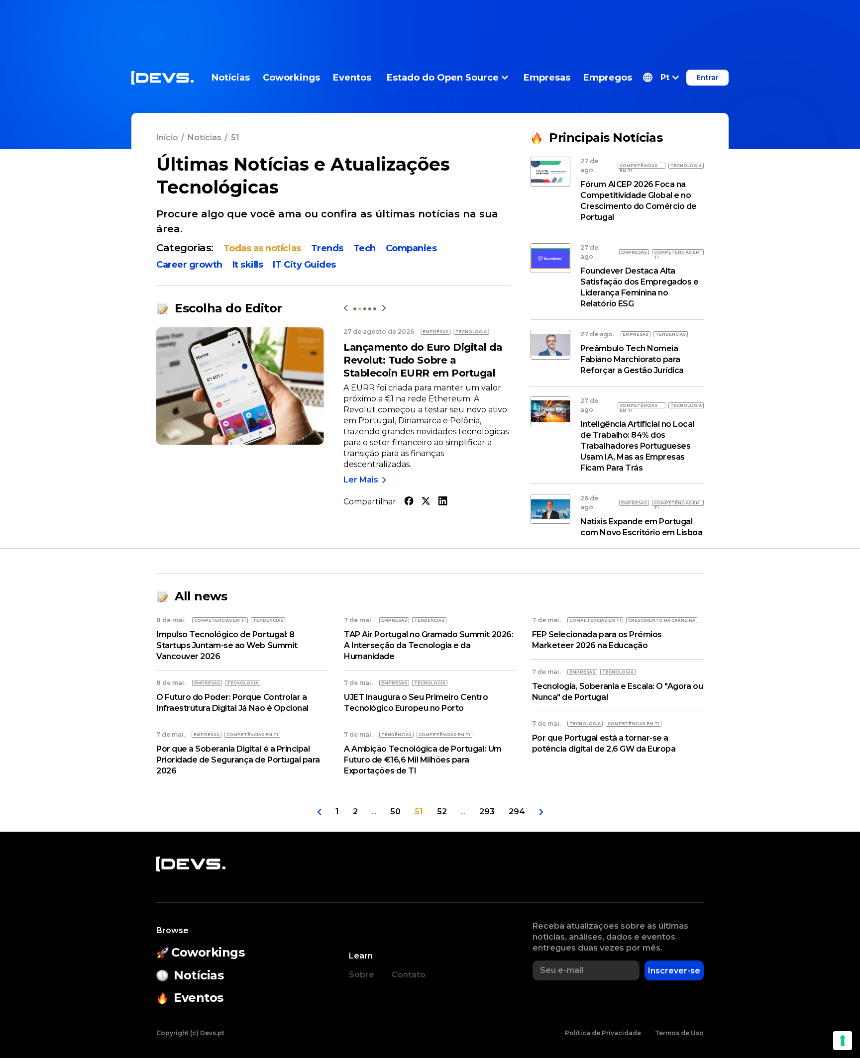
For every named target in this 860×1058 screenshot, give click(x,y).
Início (167, 137)
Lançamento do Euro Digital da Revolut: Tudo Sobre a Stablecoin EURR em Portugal (422, 360)
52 (442, 811)
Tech (364, 248)
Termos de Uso (679, 1033)
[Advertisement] (430, 22)
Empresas (547, 77)
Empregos (607, 77)
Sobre (361, 974)
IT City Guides (304, 264)
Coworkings (291, 77)
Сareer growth (189, 264)
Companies (411, 248)
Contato (409, 974)
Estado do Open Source (443, 77)
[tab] (354, 308)
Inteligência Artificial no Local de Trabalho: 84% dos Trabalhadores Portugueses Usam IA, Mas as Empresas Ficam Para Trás (637, 446)
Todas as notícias (262, 248)
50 (395, 811)
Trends (327, 248)
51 (419, 811)
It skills (247, 264)
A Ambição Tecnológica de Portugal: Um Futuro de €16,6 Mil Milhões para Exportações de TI (422, 759)
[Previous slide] (345, 308)
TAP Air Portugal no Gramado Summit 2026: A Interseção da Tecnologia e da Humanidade (428, 645)
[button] (661, 78)
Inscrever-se (674, 970)
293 (487, 811)
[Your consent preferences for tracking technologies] (842, 1040)
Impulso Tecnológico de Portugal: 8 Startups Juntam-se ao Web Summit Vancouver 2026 (227, 645)
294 (517, 811)
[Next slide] (384, 308)
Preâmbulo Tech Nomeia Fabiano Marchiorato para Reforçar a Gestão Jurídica (632, 359)
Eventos (352, 77)
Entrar (707, 77)
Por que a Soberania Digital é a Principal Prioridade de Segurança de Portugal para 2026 (238, 759)
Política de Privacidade (603, 1033)
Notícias (231, 77)
